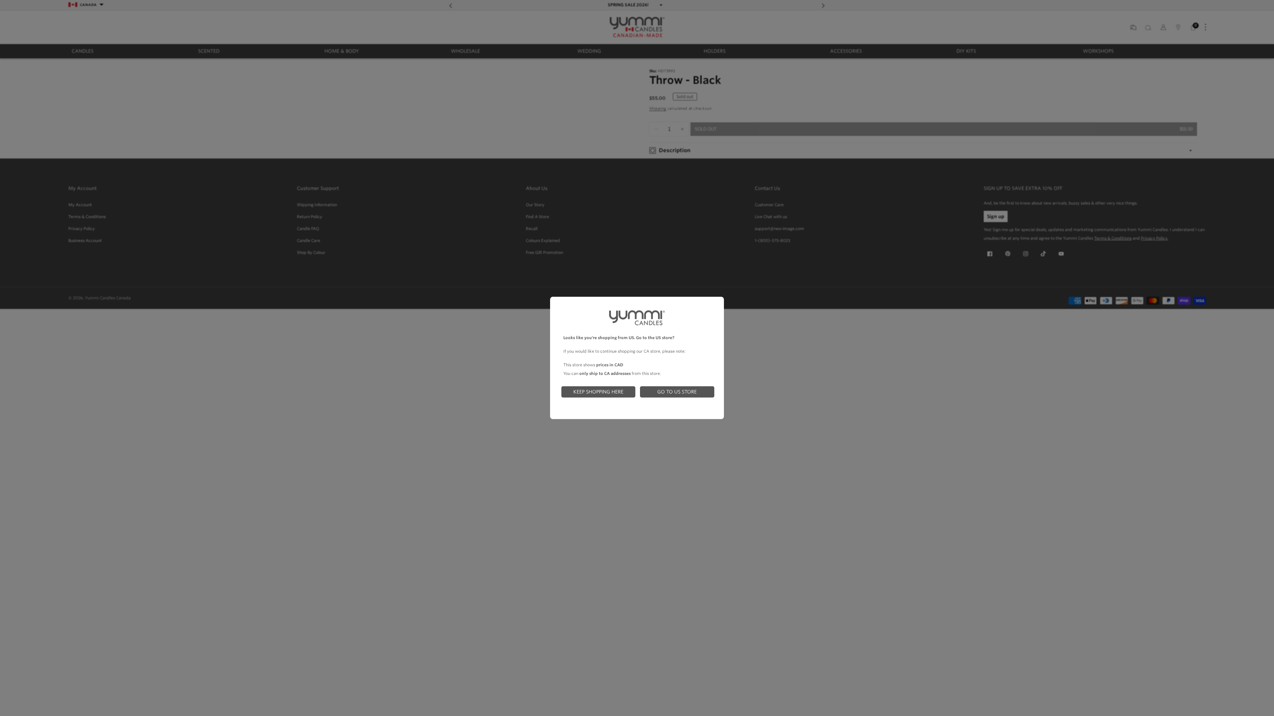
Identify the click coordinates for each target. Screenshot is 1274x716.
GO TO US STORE (677, 391)
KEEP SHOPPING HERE (598, 391)
